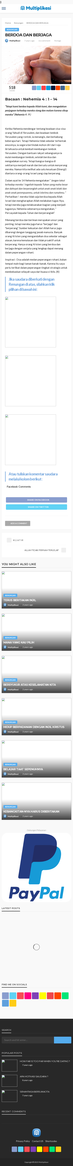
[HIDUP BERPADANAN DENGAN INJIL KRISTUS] (36, 716)
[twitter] (13, 995)
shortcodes (51, 1141)
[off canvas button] (4, 8)
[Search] (68, 5)
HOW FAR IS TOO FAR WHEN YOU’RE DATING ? (45, 1061)
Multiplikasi (14, 40)
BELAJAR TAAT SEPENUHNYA (23, 769)
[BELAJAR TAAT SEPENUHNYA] (36, 759)
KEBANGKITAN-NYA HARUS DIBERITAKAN (31, 811)
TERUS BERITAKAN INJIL (19, 600)
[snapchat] (43, 995)
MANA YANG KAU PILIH (18, 642)
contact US (37, 1141)
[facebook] (5, 995)
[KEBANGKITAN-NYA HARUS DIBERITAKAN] (36, 801)
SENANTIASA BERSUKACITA (34, 1091)
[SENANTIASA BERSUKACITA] (9, 1096)
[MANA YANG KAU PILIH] (36, 632)
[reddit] (57, 995)
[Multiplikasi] (36, 1132)
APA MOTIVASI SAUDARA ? (34, 1076)
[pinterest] (20, 995)
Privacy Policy (23, 1141)
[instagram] (35, 995)
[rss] (13, 1003)
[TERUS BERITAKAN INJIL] (36, 589)
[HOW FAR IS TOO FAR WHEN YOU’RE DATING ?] (9, 1065)
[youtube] (50, 995)
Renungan (12, 29)
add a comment (19, 523)
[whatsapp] (65, 995)
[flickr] (28, 995)
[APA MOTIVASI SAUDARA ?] (9, 1081)
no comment (44, 40)
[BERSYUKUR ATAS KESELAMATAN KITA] (36, 674)
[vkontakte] (5, 1003)
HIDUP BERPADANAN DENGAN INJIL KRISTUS (33, 727)
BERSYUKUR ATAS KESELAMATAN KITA (29, 684)
